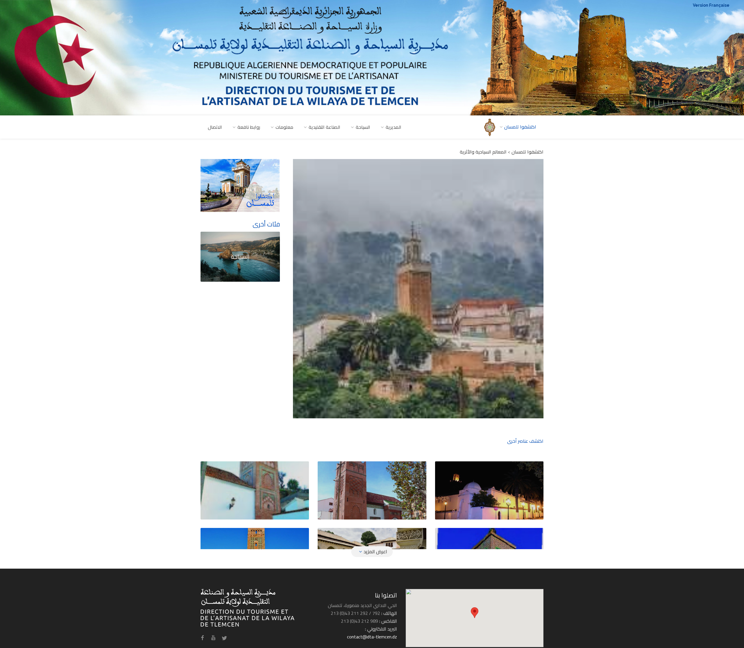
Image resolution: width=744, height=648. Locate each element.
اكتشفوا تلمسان (527, 151)
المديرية (393, 127)
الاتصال (215, 127)
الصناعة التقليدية (324, 127)
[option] (418, 288)
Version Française (711, 5)
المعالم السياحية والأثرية (483, 151)
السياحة (363, 127)
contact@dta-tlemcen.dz (372, 636)
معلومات (284, 127)
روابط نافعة (248, 127)
